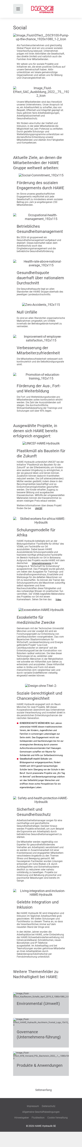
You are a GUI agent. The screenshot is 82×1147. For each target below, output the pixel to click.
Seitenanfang (43, 1090)
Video (58, 599)
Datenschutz (48, 1106)
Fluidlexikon (38, 1117)
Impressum (33, 1106)
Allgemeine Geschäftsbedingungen (41, 1112)
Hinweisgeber (21, 1117)
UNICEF (38, 508)
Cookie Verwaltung (57, 1117)
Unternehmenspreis (41, 563)
